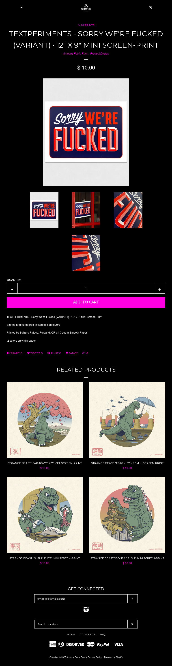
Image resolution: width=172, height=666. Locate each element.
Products (87, 634)
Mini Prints (86, 25)
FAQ (102, 634)
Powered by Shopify (113, 657)
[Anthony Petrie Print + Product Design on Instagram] (86, 610)
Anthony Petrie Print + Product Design (86, 53)
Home (71, 634)
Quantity (14, 280)
